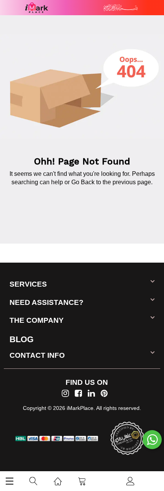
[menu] (9, 480)
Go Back (83, 182)
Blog (22, 339)
